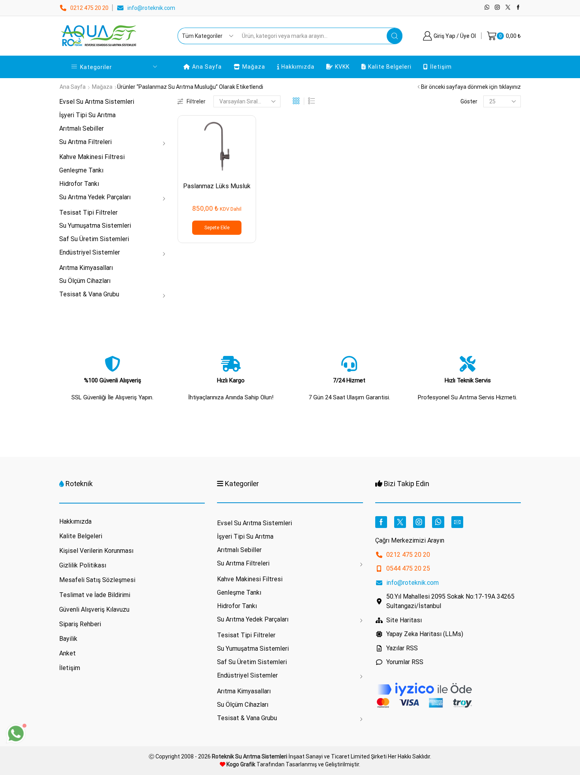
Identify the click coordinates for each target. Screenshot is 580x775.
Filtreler (196, 101)
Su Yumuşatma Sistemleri (95, 225)
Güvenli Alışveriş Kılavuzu (94, 609)
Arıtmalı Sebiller (81, 128)
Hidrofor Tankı (79, 183)
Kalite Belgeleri (390, 67)
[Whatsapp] (487, 8)
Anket (67, 653)
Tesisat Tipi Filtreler (88, 212)
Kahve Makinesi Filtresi (92, 157)
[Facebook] (518, 8)
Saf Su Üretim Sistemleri (94, 239)
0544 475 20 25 (408, 568)
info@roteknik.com (151, 8)
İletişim (441, 67)
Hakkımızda (297, 67)
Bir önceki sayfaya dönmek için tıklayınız (471, 87)
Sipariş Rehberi (80, 624)
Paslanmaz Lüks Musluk (217, 186)
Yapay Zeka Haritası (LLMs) (424, 634)
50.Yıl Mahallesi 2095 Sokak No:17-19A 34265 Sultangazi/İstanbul (450, 601)
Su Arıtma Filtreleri (85, 142)
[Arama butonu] (394, 36)
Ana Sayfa (207, 67)
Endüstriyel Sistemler (89, 252)
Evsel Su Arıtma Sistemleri (96, 101)
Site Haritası (404, 620)
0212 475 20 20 (89, 8)
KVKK (342, 67)
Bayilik (68, 638)
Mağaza (253, 67)
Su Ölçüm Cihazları (84, 281)
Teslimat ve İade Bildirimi (94, 595)
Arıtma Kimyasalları (86, 267)
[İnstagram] (497, 8)
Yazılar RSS (402, 648)
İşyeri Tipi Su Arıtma (87, 115)
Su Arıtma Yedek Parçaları (95, 197)
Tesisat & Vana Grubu (89, 294)
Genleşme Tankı (81, 170)
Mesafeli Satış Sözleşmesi (97, 580)
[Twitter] (508, 8)
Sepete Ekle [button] (217, 227)
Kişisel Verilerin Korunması (96, 550)
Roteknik (79, 483)
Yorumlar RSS (404, 662)
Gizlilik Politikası (82, 565)
